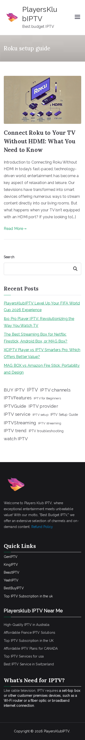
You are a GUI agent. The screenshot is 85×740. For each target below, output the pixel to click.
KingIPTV (11, 564)
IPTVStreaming (20, 422)
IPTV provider (43, 406)
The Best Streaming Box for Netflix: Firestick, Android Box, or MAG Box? (36, 337)
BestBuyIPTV (14, 588)
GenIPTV (10, 557)
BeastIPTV (11, 572)
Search (9, 257)
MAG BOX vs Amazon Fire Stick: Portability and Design (42, 369)
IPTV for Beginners (47, 398)
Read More (13, 228)
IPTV (32, 390)
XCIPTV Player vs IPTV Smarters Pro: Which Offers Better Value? (42, 353)
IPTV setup (40, 414)
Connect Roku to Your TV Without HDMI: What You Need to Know (40, 141)
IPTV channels (55, 390)
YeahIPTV (11, 580)
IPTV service (17, 414)
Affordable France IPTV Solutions (29, 632)
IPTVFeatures (18, 397)
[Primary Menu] (77, 17)
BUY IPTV (14, 389)
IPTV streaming (49, 423)
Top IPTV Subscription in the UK (29, 641)
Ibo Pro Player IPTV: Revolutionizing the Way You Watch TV (39, 322)
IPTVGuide (15, 406)
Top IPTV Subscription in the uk (28, 596)
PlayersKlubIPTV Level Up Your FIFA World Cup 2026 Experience (42, 306)
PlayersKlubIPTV (56, 731)
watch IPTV (16, 438)
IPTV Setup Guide (64, 414)
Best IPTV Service (17, 664)
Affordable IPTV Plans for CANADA (31, 648)
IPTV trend (15, 430)
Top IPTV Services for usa (24, 656)
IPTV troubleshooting (46, 431)
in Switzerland (43, 664)
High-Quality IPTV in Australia (26, 625)
